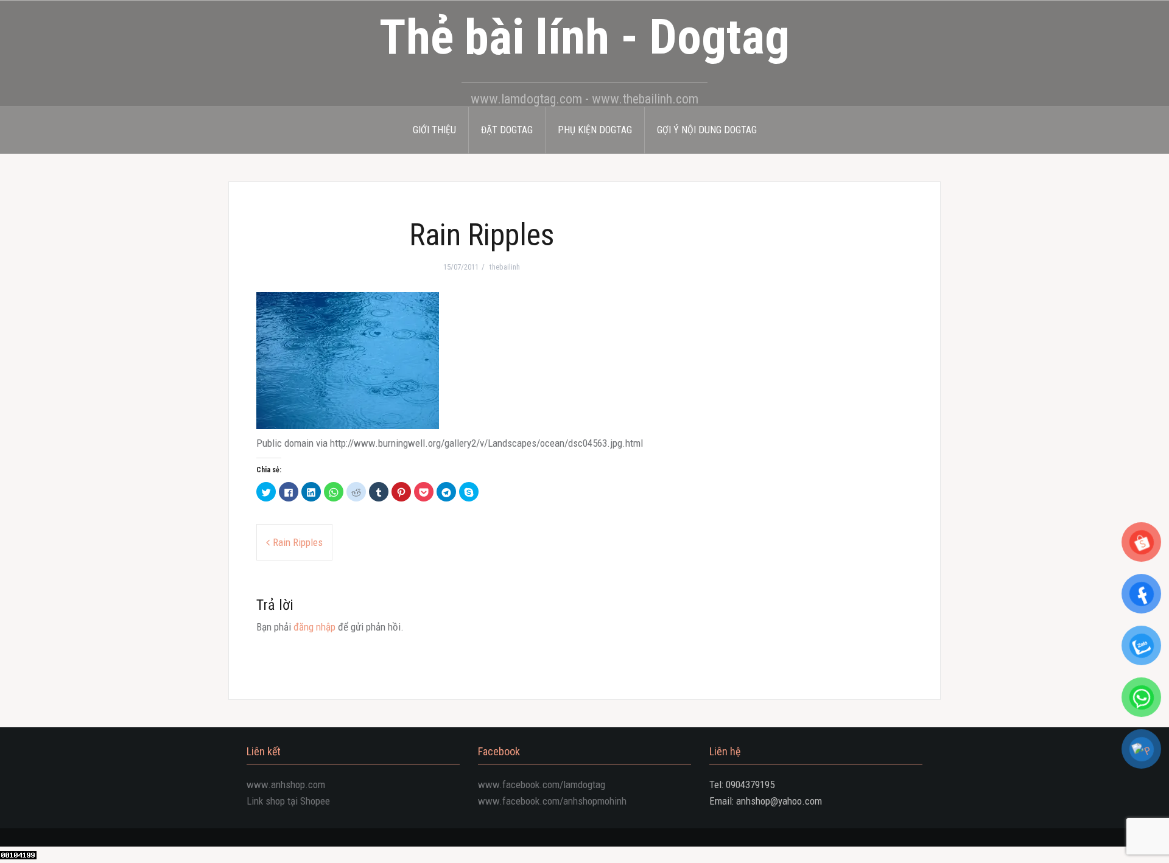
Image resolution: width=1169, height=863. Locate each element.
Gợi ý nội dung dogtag (707, 130)
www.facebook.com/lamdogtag (541, 784)
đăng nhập (314, 627)
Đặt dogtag (507, 130)
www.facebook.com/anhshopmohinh (552, 801)
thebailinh (505, 266)
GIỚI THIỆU (434, 130)
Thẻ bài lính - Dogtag (584, 37)
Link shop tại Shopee (288, 801)
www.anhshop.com (286, 784)
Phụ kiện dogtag (595, 130)
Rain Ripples (298, 542)
